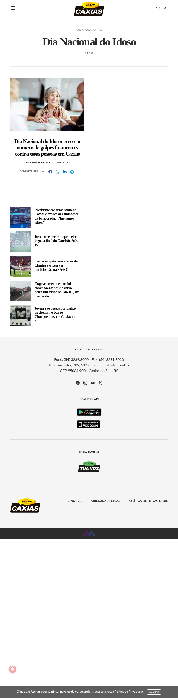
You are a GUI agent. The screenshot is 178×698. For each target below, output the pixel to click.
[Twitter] (100, 383)
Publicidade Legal (105, 501)
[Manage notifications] (12, 669)
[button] (166, 8)
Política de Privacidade (148, 501)
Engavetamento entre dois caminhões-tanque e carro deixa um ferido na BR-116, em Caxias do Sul (57, 290)
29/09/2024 (61, 162)
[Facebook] (78, 383)
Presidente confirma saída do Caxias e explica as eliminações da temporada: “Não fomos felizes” (56, 216)
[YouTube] (92, 383)
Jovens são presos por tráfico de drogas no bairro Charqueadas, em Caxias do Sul (55, 314)
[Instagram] (85, 383)
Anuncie (75, 501)
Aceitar (154, 692)
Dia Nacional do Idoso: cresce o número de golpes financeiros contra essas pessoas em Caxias (47, 147)
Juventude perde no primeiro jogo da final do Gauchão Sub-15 (56, 241)
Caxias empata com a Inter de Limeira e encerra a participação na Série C (56, 265)
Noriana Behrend (38, 162)
